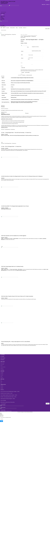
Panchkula (2, 373)
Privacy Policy (2, 364)
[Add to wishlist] (2, 137)
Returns (2, 365)
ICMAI (1, 381)
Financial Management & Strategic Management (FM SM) (29, 35)
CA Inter (26, 34)
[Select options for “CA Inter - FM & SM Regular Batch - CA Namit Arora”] (2, 154)
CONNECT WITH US (3, 384)
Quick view (2, 141)
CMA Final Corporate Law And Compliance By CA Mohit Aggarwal (13, 235)
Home (22, 34)
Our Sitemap (2, 369)
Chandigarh (2, 372)
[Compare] (2, 131)
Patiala (1, 376)
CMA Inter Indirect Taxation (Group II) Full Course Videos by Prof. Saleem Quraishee (17, 296)
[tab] (20, 75)
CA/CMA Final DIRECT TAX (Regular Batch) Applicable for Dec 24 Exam (15, 206)
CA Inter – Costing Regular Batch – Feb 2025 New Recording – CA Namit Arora (16, 132)
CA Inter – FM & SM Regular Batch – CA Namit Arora (11, 146)
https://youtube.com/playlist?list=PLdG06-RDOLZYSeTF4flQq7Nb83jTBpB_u (22, 80)
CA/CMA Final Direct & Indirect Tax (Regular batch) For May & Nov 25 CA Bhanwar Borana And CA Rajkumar (21, 176)
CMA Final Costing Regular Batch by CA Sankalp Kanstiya (12, 266)
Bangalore (2, 377)
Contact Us (2, 368)
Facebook (2, 388)
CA (23, 34)
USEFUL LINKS (3, 361)
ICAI (1, 380)
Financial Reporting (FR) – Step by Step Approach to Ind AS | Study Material (15, 341)
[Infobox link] (25, 354)
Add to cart (23, 67)
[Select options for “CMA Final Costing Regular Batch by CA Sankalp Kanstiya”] (2, 274)
